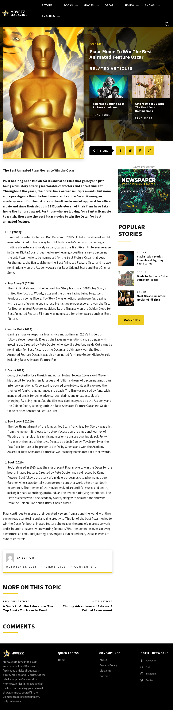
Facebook (151, 660)
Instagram (151, 673)
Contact (104, 676)
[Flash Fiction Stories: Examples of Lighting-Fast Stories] (126, 259)
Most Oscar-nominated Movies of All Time (151, 297)
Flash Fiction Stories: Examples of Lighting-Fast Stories (151, 260)
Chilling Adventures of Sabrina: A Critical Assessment (87, 608)
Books (141, 252)
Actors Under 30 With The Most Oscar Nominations (149, 107)
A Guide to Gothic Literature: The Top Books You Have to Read (28, 608)
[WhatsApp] (149, 150)
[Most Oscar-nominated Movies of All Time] (126, 298)
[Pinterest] (140, 150)
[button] (167, 24)
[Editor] (11, 557)
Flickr (148, 667)
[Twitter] (130, 150)
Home (62, 660)
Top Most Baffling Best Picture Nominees (108, 105)
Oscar (95, 44)
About (103, 660)
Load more (130, 320)
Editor (28, 558)
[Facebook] (120, 150)
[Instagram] (141, 673)
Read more (101, 114)
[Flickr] (141, 667)
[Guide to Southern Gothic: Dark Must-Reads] (126, 278)
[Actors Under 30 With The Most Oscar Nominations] (151, 86)
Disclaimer (106, 670)
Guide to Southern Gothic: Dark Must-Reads (153, 278)
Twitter (149, 680)
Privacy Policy (108, 665)
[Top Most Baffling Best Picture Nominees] (108, 86)
